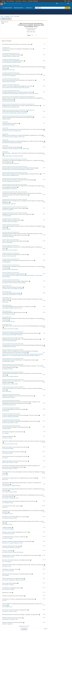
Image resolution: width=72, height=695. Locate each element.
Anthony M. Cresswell (14, 354)
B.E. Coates (6, 474)
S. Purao (20, 543)
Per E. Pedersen (7, 321)
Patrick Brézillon (7, 229)
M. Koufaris (14, 552)
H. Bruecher (6, 498)
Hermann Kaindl (7, 428)
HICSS (12, 16)
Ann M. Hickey (6, 404)
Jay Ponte (27, 87)
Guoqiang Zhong (7, 275)
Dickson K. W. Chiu (7, 130)
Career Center (18, 1)
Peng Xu (5, 416)
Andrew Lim (16, 282)
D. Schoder (6, 584)
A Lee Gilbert (6, 314)
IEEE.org (3, 1)
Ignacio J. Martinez (18, 355)
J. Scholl (16, 498)
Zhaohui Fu (10, 282)
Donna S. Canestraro (38, 354)
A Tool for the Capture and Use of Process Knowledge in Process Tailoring (20, 415)
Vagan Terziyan (13, 308)
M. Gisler (10, 491)
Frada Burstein (15, 269)
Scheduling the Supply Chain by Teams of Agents (14, 208)
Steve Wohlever (14, 87)
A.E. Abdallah (6, 606)
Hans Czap (6, 236)
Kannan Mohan (7, 142)
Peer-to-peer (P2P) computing (9, 583)
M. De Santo (10, 518)
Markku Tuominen (30, 169)
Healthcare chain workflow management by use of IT (15, 532)
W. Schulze (10, 444)
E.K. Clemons (6, 547)
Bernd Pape (20, 156)
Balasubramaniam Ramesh (9, 124)
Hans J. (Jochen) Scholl (8, 334)
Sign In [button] (69, 1)
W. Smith (5, 507)
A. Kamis (9, 552)
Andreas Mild (12, 81)
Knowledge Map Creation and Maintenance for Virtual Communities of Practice (21, 74)
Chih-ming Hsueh (12, 75)
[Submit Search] (67, 8)
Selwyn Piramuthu (7, 56)
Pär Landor (6, 302)
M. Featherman (7, 556)
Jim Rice (12, 361)
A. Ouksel (15, 611)
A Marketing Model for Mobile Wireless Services (13, 312)
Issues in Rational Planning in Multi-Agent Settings (14, 241)
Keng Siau (16, 543)
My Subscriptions (7, 7)
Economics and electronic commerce (11, 546)
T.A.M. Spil (6, 529)
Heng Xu (5, 328)
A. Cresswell (12, 485)
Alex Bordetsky (7, 101)
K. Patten (10, 453)
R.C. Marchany (11, 570)
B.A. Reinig (12, 589)
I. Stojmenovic (9, 624)
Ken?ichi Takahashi (15, 275)
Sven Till (19, 130)
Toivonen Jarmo (31, 93)
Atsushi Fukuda (12, 346)
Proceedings (6, 16)
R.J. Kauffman (17, 547)
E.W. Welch (14, 491)
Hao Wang (16, 328)
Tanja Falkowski (7, 203)
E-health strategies (7, 527)
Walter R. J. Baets (14, 422)
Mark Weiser (13, 101)
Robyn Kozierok (21, 87)
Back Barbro (16, 93)
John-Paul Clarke (16, 181)
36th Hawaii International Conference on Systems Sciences (16, 44)
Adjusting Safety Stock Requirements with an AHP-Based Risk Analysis (19, 168)
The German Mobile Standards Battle (11, 293)
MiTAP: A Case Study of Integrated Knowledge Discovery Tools (17, 86)
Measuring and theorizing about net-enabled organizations (16, 574)
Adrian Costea (6, 256)
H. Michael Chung (15, 56)
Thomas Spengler (7, 215)
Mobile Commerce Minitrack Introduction (12, 287)
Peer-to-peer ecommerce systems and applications (14, 610)
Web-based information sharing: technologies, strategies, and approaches (20, 614)
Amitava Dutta (7, 107)
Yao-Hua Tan (23, 580)
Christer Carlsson (7, 221)
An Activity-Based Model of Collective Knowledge (14, 409)
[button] (65, 1)
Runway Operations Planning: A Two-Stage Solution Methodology (18, 179)
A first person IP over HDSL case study (11, 506)
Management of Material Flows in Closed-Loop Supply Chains (17, 214)
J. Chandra (6, 448)
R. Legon (11, 513)
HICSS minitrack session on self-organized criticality (14, 456)
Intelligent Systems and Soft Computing (12, 220)
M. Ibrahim (6, 524)
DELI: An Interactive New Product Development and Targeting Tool (18, 80)
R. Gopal (5, 566)
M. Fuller (12, 556)
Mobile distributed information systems (12, 617)
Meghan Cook (5, 355)
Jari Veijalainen (21, 288)
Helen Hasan (6, 410)
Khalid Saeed (6, 346)
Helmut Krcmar (21, 136)
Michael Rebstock (7, 188)
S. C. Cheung (14, 130)
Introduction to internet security (10, 569)
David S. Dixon (7, 376)
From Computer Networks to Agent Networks (13, 274)
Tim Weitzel (19, 294)
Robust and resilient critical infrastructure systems (14, 447)
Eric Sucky (6, 196)
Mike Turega (26, 148)
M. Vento (15, 518)
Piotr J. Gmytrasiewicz (8, 242)
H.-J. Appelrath (10, 209)
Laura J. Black (6, 354)
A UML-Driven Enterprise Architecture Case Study (14, 111)
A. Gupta (9, 566)
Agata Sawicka (13, 340)
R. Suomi (5, 538)
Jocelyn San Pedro (7, 269)
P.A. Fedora (6, 453)
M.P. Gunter (9, 468)
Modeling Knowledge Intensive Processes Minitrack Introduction (17, 395)
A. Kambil (5, 552)
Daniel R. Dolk (6, 50)
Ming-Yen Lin (6, 69)
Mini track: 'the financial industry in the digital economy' (16, 560)
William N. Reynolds (14, 376)
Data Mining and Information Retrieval (11, 55)
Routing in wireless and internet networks (12, 622)
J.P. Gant (5, 468)
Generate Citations (6, 18)
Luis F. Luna (11, 355)
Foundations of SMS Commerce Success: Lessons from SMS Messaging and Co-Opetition (23, 326)
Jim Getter (19, 113)
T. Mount (5, 444)
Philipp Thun (14, 188)
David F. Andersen (26, 355)
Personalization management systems (11, 588)
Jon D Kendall (12, 314)
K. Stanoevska (11, 580)
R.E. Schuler (15, 444)
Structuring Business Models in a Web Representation (15, 427)
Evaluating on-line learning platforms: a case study (14, 516)
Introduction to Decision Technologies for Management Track (17, 49)
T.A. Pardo (15, 468)
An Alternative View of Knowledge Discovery (13, 60)
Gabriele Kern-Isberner (16, 62)
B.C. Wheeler (6, 575)
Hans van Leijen (7, 422)
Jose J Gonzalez (7, 340)
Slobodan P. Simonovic (8, 368)
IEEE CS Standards (10, 1)
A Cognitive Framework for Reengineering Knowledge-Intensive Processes (20, 421)
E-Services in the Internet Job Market (11, 147)
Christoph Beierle (7, 62)
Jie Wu (5, 624)
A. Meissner (6, 619)
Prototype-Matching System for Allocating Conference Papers (17, 92)
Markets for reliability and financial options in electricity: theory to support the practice (23, 441)
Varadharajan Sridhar (14, 107)
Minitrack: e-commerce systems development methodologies (17, 541)
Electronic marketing (7, 550)
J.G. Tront (5, 570)
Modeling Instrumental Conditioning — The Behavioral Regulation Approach (20, 339)
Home (2, 16)
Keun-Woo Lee (7, 250)
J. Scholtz (11, 462)
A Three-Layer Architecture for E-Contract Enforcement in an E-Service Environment (22, 129)
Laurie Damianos (7, 87)
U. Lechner (6, 580)
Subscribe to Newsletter (33, 1)
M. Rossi (5, 543)
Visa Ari (36, 93)
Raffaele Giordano (15, 175)
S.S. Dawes (6, 491)
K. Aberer (5, 611)
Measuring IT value (6, 592)
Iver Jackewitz (15, 156)
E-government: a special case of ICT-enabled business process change (19, 478)
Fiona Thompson (30, 354)
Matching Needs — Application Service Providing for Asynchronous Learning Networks (23, 153)
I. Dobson (6, 457)
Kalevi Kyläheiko (21, 169)
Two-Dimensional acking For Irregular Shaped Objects (15, 281)
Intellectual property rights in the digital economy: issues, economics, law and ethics (22, 564)
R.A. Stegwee (11, 529)
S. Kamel (10, 524)
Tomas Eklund (13, 256)
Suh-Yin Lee (12, 69)
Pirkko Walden (14, 221)
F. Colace (5, 518)
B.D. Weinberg (20, 552)
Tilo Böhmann (7, 136)
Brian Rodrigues (22, 282)
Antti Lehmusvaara (14, 169)
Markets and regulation (8, 436)
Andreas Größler (14, 384)
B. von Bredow (7, 485)
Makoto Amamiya (6, 276)
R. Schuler (10, 438)
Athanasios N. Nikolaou (18, 148)
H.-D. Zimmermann (7, 561)
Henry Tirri (19, 308)
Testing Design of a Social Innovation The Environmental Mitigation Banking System (22, 345)
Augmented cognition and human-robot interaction (14, 461)
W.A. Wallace (10, 448)
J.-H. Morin (10, 611)
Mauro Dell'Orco (7, 175)
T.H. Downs (15, 462)
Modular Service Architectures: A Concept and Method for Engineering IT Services (22, 135)
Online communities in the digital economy (12, 578)
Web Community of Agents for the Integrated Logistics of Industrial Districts (21, 174)
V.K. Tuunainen (10, 543)
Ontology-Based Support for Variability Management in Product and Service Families (22, 141)
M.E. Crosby (6, 462)
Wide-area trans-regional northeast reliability (13, 451)
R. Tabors (6, 438)
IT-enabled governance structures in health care (14, 536)
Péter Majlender (7, 262)
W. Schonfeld (11, 619)
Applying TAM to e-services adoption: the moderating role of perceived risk (20, 555)
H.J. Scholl (6, 479)
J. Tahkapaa (10, 538)
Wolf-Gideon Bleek (7, 156)
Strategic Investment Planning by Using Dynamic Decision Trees (17, 260)
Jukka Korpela (6, 169)
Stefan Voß (16, 163)
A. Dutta (11, 502)
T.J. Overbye (6, 433)
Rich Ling (12, 321)
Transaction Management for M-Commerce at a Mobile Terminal (18, 306)
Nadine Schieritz (7, 384)
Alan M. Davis (13, 404)
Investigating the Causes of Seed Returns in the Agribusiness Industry (19, 360)
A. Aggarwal (6, 513)
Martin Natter (6, 81)
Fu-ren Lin (6, 75)
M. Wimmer (17, 485)
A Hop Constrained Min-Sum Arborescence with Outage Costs (17, 117)
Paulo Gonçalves (7, 361)
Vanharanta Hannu (23, 93)
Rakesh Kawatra (7, 119)
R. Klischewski (12, 498)
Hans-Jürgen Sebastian (8, 163)
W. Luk (10, 606)
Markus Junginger (14, 136)
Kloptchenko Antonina (8, 93)
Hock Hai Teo (10, 328)
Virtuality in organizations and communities (13, 595)
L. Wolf (16, 619)
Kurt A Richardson (7, 391)
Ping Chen (6, 282)
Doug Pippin (24, 113)
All (37, 7)
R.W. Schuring (11, 533)
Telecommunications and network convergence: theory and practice (18, 501)
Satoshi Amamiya (23, 275)
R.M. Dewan (11, 547)
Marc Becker (11, 236)
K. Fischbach (11, 584)
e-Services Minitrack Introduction (10, 123)
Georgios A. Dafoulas (8, 148)
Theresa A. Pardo (22, 354)
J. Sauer (5, 209)
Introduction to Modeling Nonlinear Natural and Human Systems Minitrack (20, 333)
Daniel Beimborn (12, 294)
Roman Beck (6, 294)
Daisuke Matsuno (31, 275)
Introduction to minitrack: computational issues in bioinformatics (18, 599)
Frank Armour (6, 113)
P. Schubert (17, 580)
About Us (24, 1)
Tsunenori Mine (38, 275)
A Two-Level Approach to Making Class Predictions (14, 254)
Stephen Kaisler (13, 113)
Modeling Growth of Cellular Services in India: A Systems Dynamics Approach (20, 105)
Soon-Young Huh (14, 250)
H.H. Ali (5, 600)
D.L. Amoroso (6, 589)
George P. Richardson (17, 334)
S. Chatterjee (6, 502)
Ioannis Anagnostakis (8, 181)
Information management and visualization (12, 431)
